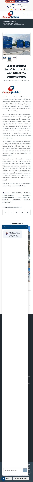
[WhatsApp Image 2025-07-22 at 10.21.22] (14, 59)
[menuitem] (17, 1)
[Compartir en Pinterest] (16, 212)
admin (16, 83)
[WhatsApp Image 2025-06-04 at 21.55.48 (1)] (16, 44)
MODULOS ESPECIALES (11, 200)
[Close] (26, 227)
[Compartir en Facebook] (5, 212)
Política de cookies (21, 478)
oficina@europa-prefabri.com (18, 7)
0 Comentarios (15, 80)
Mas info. (22, 186)
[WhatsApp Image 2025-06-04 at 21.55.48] (9, 59)
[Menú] (28, 15)
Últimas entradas (9, 21)
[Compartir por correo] (27, 212)
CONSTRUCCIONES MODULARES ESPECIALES (16, 197)
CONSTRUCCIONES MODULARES (16, 195)
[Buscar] (23, 15)
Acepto (8, 478)
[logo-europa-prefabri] (13, 15)
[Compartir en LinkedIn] (22, 212)
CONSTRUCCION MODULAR (21, 193)
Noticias (24, 80)
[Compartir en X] (11, 212)
